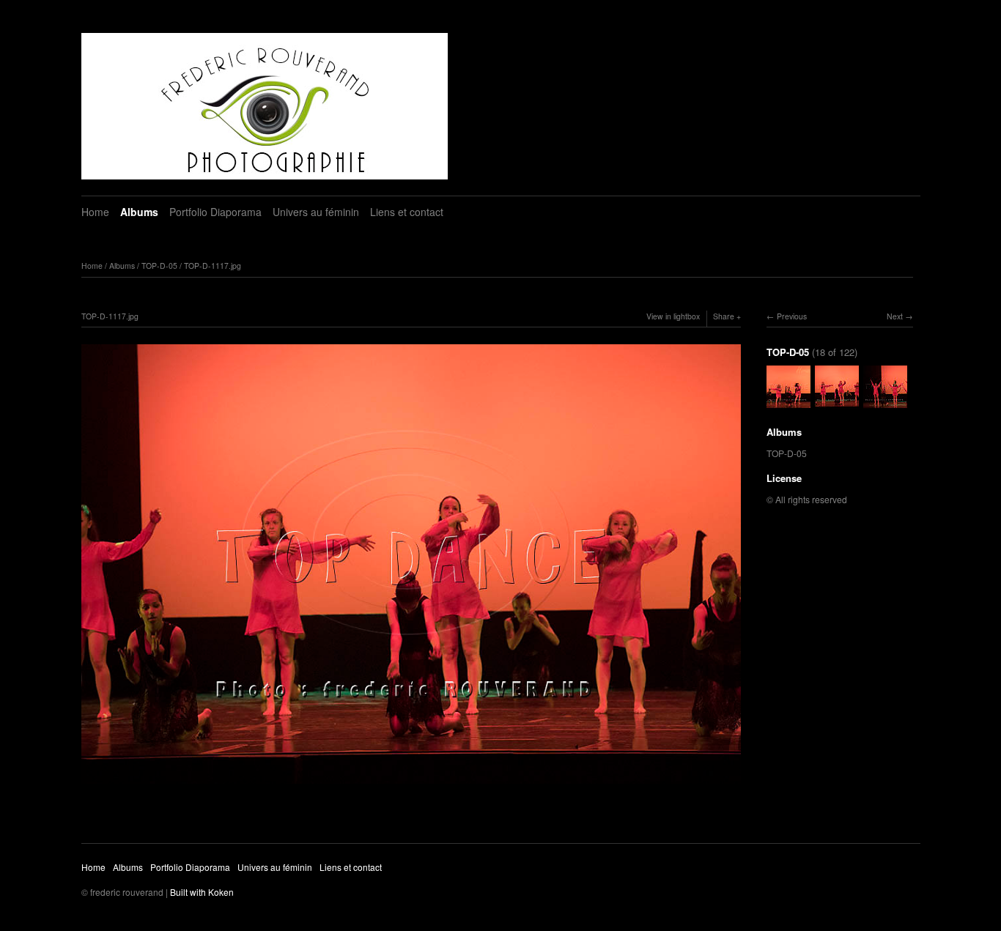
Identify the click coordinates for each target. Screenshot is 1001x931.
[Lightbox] (411, 785)
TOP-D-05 (159, 265)
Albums (139, 211)
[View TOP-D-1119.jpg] (885, 402)
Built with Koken (202, 892)
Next (895, 316)
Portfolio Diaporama (215, 211)
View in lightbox (673, 316)
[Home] (264, 106)
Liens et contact (406, 211)
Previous (792, 316)
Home (95, 211)
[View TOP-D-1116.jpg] (788, 402)
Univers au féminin (316, 211)
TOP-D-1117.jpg (212, 265)
